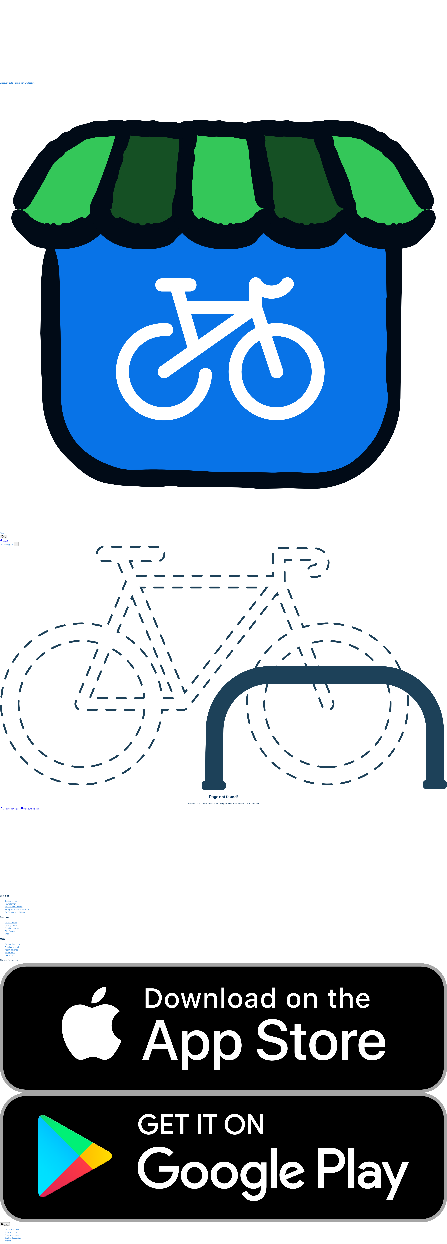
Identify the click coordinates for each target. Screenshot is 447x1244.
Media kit (9, 955)
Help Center (10, 952)
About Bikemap (11, 950)
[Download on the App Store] (223, 1028)
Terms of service (12, 1229)
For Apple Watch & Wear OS (17, 909)
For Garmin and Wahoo (15, 912)
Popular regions (12, 928)
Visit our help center (32, 809)
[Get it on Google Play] (223, 1157)
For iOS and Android (13, 906)
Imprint (8, 1241)
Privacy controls (12, 1235)
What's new (10, 931)
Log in (5, 540)
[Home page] (223, 40)
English (6, 1225)
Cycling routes (11, 925)
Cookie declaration (13, 1238)
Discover (4, 83)
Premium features (28, 83)
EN (5, 537)
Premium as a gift (12, 947)
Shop (7, 934)
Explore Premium (12, 944)
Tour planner (10, 904)
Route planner (14, 83)
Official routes (11, 922)
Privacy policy (11, 1232)
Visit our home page (12, 809)
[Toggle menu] (16, 544)
